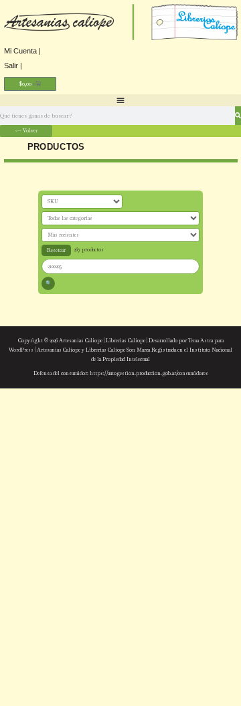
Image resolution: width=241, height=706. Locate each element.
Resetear (56, 250)
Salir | (13, 66)
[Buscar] (238, 115)
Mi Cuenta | (22, 51)
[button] (120, 100)
